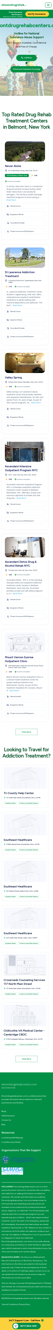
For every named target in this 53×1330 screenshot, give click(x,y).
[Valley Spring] (25, 363)
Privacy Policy (24, 1304)
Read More (11, 200)
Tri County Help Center (19, 793)
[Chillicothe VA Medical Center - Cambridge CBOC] (25, 1015)
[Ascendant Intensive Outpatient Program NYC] (25, 452)
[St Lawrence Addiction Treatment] (25, 258)
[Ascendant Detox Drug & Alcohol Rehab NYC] (25, 547)
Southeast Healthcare (18, 840)
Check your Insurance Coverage (26, 69)
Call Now (28, 58)
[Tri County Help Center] (25, 778)
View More (26, 732)
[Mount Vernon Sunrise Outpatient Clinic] (25, 643)
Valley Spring (13, 377)
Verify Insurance (8, 1116)
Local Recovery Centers (11, 1142)
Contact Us (6, 1120)
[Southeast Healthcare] (25, 824)
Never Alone (13, 166)
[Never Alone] (25, 151)
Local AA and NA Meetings (12, 1138)
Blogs (4, 1111)
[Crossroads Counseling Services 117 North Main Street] (25, 965)
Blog (3, 1124)
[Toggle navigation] (48, 5)
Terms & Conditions (10, 1304)
